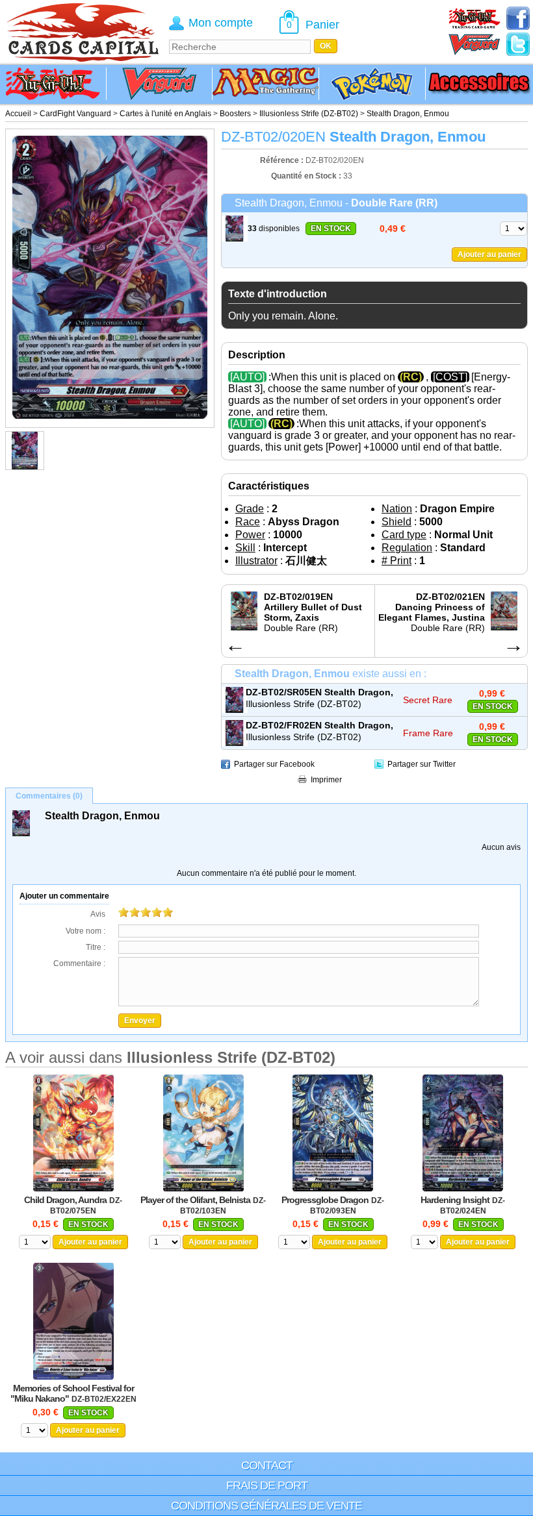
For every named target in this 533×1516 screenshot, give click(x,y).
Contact (266, 1465)
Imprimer (326, 779)
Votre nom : (85, 931)
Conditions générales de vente (266, 1505)
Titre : (95, 947)
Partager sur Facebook (274, 764)
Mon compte (220, 22)
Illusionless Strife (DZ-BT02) (303, 704)
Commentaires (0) (49, 796)
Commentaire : (79, 963)
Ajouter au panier (489, 254)
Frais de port (266, 1485)
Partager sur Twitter (421, 764)
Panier (322, 24)
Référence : (283, 160)
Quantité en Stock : (306, 175)
